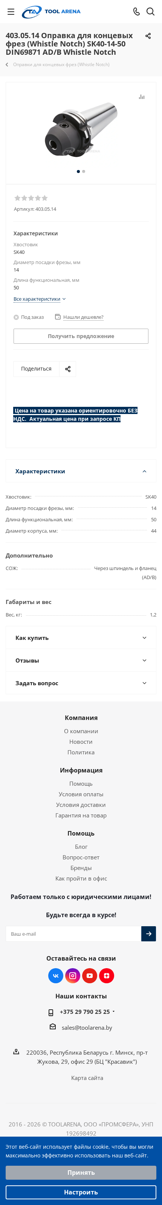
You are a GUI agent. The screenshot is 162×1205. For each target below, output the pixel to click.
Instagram (72, 975)
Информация (81, 770)
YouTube (89, 975)
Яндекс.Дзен (106, 975)
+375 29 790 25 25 (85, 1011)
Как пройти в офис (81, 878)
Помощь (81, 783)
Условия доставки (81, 804)
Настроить (81, 1192)
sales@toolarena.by (87, 1027)
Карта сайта (87, 1077)
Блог (81, 846)
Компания (81, 718)
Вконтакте (55, 975)
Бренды (81, 867)
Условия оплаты (81, 794)
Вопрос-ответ (81, 857)
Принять (81, 1172)
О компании (81, 731)
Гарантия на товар (81, 815)
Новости (81, 741)
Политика (81, 752)
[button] (17, 197)
